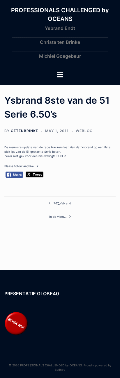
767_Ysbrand (62, 203)
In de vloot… (57, 216)
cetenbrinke (24, 131)
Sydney (60, 369)
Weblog (84, 131)
